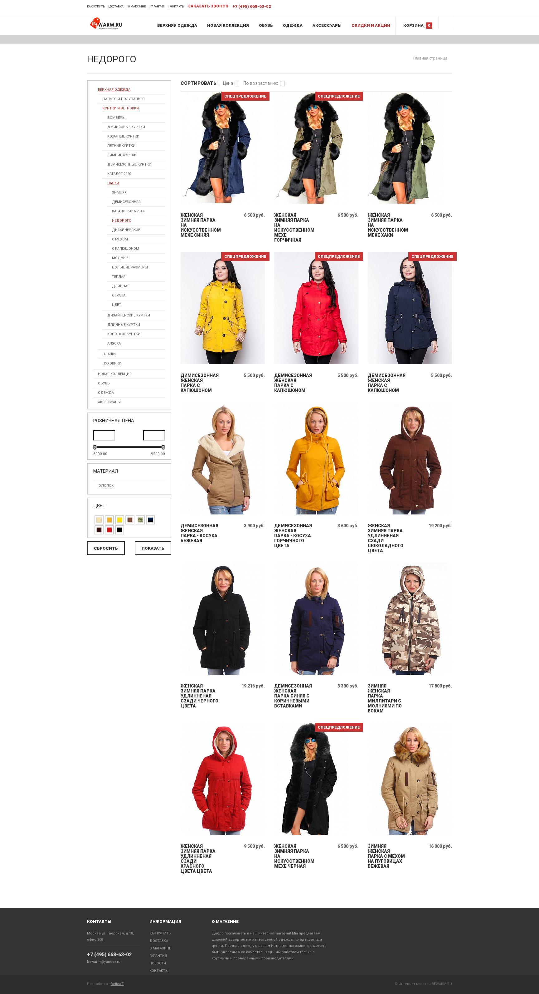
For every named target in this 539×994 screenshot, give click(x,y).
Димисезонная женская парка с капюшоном (199, 383)
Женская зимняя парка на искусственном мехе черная (293, 856)
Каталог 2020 (119, 174)
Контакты (176, 6)
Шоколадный (99, 530)
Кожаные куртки (123, 136)
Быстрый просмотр (222, 202)
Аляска (114, 343)
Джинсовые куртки (126, 127)
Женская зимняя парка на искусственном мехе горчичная (293, 228)
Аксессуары (327, 25)
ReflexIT (117, 984)
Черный (119, 530)
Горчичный (109, 520)
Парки (113, 183)
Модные (120, 258)
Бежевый (99, 520)
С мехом (120, 239)
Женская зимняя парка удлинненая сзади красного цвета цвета (198, 859)
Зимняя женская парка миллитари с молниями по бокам (385, 698)
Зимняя (119, 193)
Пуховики (112, 363)
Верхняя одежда (177, 25)
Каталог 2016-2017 (128, 211)
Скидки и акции (371, 25)
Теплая (118, 277)
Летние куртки (121, 146)
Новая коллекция (228, 25)
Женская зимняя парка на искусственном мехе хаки (386, 225)
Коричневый (130, 520)
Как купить (96, 6)
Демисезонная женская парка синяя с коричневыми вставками (293, 695)
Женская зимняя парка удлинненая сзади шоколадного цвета (385, 538)
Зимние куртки (122, 155)
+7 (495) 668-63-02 (109, 955)
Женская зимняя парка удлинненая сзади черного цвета (199, 695)
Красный (109, 530)
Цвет (116, 305)
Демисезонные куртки (129, 164)
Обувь (266, 25)
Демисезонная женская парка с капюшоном (293, 383)
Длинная (120, 286)
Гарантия (157, 6)
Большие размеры (130, 267)
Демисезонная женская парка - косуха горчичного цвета (293, 535)
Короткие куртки (123, 334)
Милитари (140, 520)
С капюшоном (125, 249)
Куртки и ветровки (121, 108)
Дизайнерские (126, 230)
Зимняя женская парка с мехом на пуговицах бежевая (386, 856)
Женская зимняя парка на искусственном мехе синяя (199, 225)
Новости (157, 963)
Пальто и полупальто (124, 99)
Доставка (116, 6)
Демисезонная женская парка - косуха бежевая (199, 533)
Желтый (119, 520)
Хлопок (106, 486)
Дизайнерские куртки (128, 315)
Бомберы (116, 118)
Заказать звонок (208, 6)
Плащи (109, 354)
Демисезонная (126, 202)
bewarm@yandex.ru (103, 962)
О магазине (137, 6)
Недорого (121, 221)
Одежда (293, 25)
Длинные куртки (123, 325)
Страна (118, 295)
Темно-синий (150, 520)
